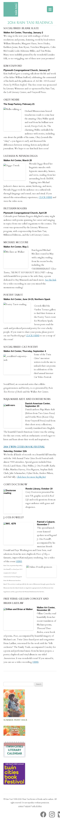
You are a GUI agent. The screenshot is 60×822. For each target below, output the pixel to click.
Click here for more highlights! (31, 476)
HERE (19, 561)
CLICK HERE (45, 197)
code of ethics (37, 806)
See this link (50, 279)
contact (21, 806)
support (28, 806)
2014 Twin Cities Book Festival (24, 446)
